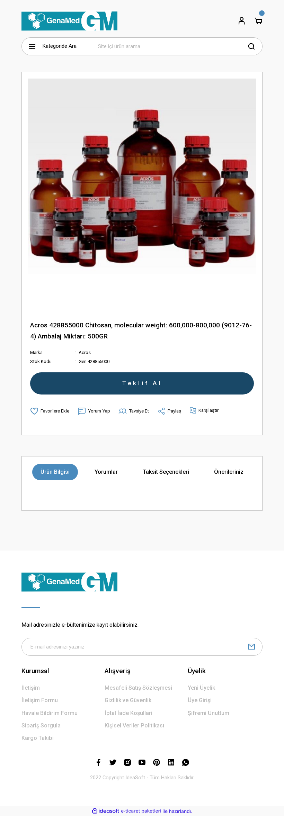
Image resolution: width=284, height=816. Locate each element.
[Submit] (251, 647)
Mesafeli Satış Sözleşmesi (138, 687)
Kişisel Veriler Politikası (134, 725)
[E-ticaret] (141, 811)
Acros (85, 352)
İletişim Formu (39, 700)
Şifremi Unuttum (208, 713)
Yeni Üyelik (201, 687)
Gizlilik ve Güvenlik (128, 700)
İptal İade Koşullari (128, 713)
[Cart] (258, 21)
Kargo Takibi (37, 738)
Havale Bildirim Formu (49, 713)
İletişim (30, 687)
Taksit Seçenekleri (166, 472)
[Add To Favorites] (49, 411)
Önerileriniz (228, 472)
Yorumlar (106, 472)
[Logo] (69, 20)
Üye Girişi (200, 700)
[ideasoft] (105, 811)
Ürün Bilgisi (55, 472)
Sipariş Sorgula (41, 725)
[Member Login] (242, 21)
